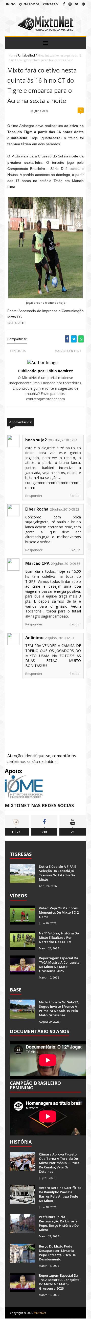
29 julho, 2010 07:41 (62, 440)
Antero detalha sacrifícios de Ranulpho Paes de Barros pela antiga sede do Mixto (60, 1194)
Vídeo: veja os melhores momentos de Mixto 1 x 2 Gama (59, 912)
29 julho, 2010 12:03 (59, 638)
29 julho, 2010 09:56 (65, 563)
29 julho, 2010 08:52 (64, 509)
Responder (33, 495)
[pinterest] (83, 4)
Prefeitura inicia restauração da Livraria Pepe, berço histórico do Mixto (59, 1223)
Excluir (75, 495)
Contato (50, 4)
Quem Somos (29, 4)
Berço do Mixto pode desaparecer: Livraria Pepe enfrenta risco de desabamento (57, 1252)
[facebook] (64, 4)
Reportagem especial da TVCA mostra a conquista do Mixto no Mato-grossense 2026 (59, 964)
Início (10, 4)
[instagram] (70, 4)
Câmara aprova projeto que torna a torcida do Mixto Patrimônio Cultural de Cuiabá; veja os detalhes (59, 1163)
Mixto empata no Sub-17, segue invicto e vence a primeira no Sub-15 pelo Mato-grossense (59, 1008)
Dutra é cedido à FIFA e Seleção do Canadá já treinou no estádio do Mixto (57, 873)
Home (12, 55)
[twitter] (77, 4)
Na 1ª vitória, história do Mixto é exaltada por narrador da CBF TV (59, 937)
